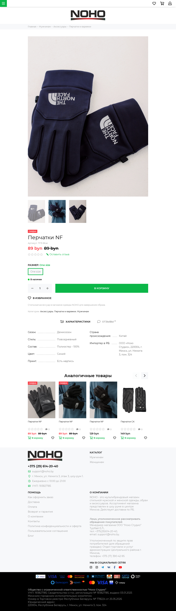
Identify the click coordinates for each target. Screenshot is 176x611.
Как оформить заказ (40, 497)
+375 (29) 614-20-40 (43, 466)
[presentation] (136, 375)
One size (35, 271)
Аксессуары (46, 311)
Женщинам (97, 462)
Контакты (34, 521)
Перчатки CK (128, 421)
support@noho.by (43, 471)
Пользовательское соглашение (48, 531)
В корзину (101, 288)
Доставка (34, 502)
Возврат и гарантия (40, 511)
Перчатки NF (35, 421)
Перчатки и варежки (65, 311)
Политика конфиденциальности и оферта (54, 526)
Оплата (32, 506)
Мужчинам (83, 311)
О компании (35, 516)
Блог (31, 535)
